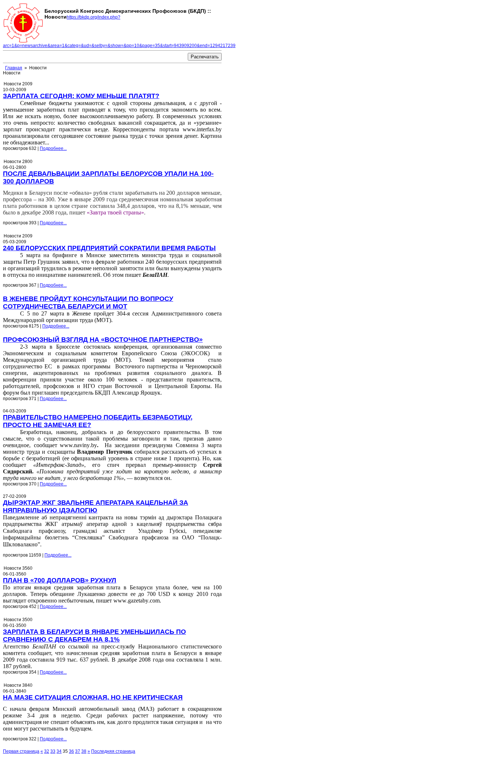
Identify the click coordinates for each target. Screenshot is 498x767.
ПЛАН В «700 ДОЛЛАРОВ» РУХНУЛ (59, 580)
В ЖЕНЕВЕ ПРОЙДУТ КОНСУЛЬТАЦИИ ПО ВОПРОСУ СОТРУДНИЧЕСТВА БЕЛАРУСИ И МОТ (88, 302)
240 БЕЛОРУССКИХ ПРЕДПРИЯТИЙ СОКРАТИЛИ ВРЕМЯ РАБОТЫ (109, 248)
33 (52, 751)
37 (77, 751)
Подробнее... (53, 148)
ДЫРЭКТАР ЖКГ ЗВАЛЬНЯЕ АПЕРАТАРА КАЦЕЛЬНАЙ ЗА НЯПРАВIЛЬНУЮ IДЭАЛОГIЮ (95, 506)
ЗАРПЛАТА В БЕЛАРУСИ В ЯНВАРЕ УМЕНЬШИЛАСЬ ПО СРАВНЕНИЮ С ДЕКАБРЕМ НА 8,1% (94, 635)
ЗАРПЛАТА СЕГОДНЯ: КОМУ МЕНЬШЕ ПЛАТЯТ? (81, 96)
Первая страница (21, 751)
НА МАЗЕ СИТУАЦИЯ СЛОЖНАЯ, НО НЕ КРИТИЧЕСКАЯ (93, 697)
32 (46, 751)
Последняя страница (113, 751)
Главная (13, 67)
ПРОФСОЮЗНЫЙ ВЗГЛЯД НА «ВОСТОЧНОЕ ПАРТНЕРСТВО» (103, 339)
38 (83, 751)
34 (59, 751)
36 (71, 751)
